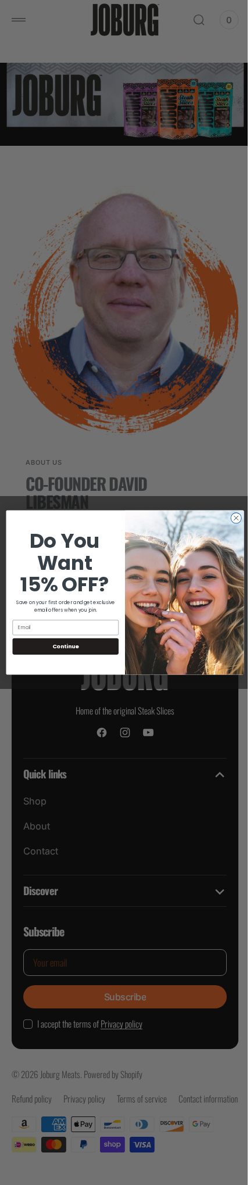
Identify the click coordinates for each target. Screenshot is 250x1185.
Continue (61, 646)
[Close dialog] (231, 518)
